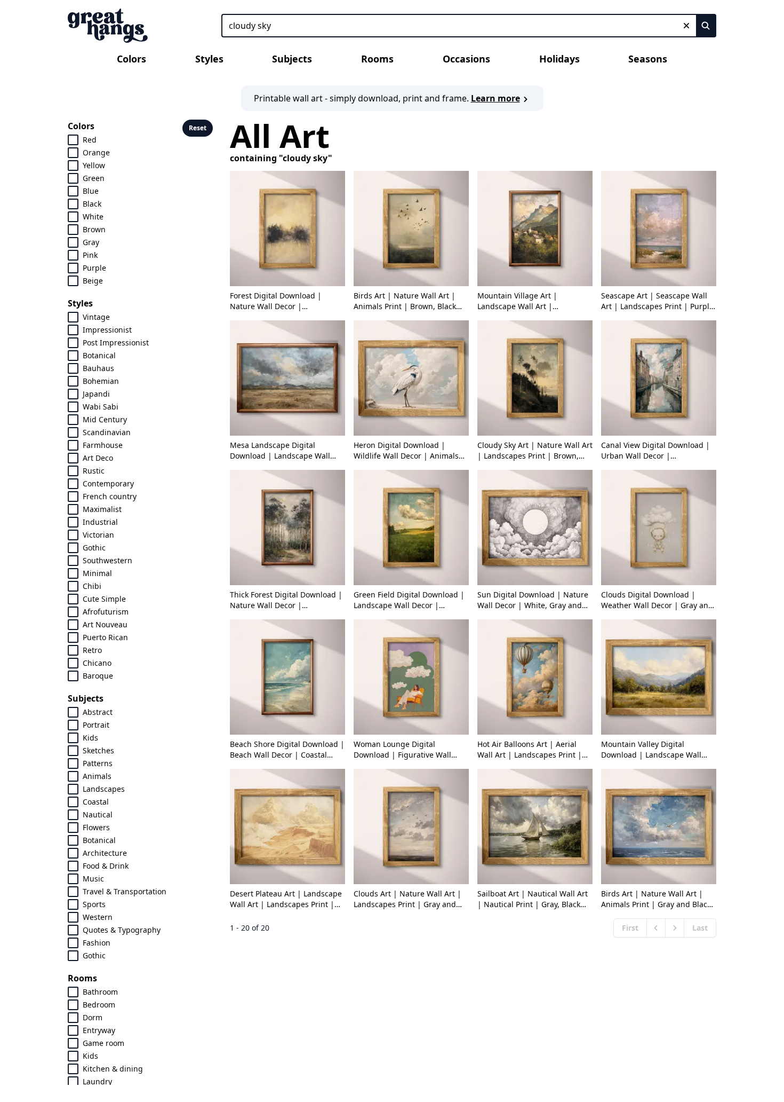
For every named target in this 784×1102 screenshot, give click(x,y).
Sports (94, 904)
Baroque (98, 676)
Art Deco (98, 458)
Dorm (92, 1017)
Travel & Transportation (124, 891)
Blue (91, 191)
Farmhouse (103, 445)
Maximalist (102, 509)
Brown (94, 229)
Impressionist (107, 330)
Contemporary (108, 483)
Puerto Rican (105, 637)
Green (94, 178)
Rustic (94, 471)
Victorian (98, 535)
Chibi (92, 586)
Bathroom (100, 992)
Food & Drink (106, 866)
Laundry (97, 1081)
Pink (90, 255)
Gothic (94, 547)
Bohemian (101, 381)
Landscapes (104, 789)
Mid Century (105, 419)
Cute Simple (104, 599)
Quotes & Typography (122, 930)
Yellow (94, 165)
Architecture (105, 853)
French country (110, 496)
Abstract (98, 712)
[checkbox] (73, 140)
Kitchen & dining (113, 1069)
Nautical (98, 814)
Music (93, 878)
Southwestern (107, 560)
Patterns (98, 763)
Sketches (98, 750)
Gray (91, 242)
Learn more (495, 98)
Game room (103, 1043)
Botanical (99, 355)
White (93, 216)
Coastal (96, 802)
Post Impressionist (116, 342)
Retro (92, 650)
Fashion (96, 943)
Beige (93, 281)
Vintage (96, 317)
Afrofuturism (106, 612)
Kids (90, 738)
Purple (94, 268)
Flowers (96, 827)
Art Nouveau (105, 624)
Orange (96, 152)
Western (98, 917)
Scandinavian (107, 432)
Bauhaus (98, 368)
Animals (97, 776)
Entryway (99, 1030)
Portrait (96, 725)
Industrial (100, 522)
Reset (197, 127)
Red (90, 140)
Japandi (96, 394)
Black (92, 204)
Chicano (97, 663)
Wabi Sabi (100, 407)
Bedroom (99, 1004)
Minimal (97, 573)
